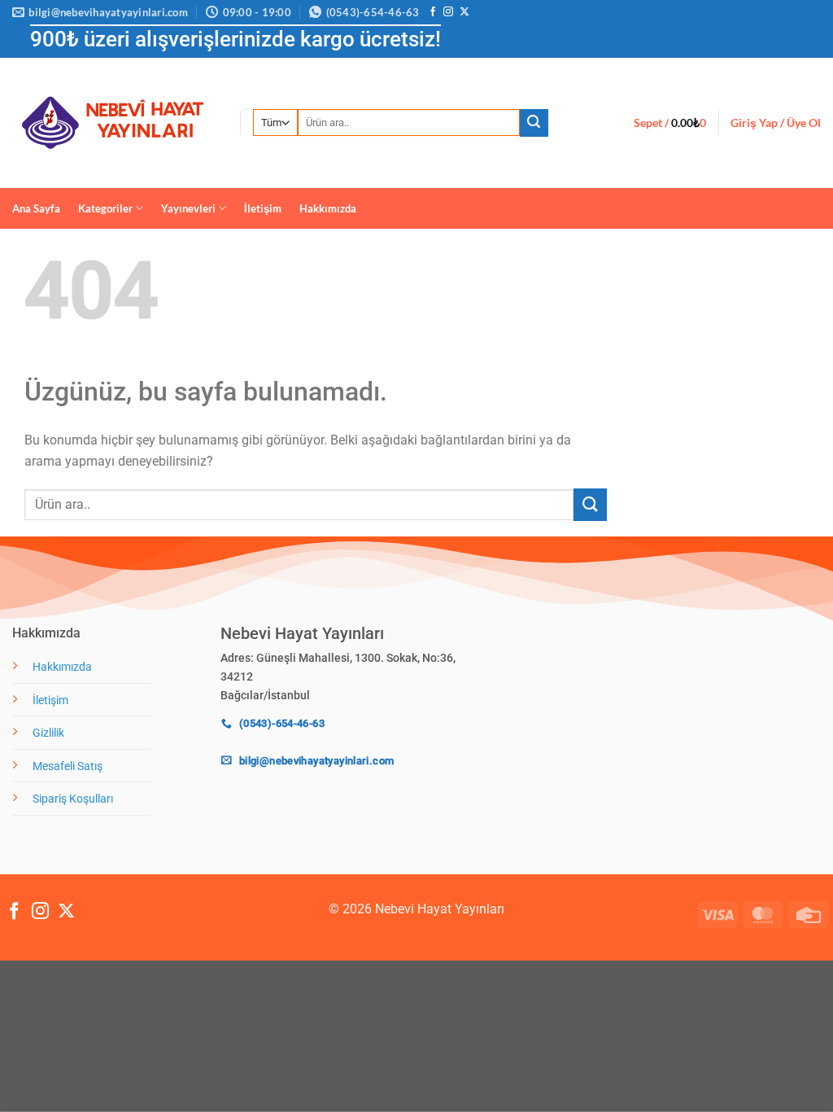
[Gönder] (533, 123)
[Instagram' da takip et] (448, 12)
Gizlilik (48, 733)
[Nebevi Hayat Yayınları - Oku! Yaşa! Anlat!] (114, 122)
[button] (670, 123)
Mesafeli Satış (67, 766)
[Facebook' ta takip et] (433, 12)
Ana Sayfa (36, 208)
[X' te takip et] (464, 12)
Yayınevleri (188, 208)
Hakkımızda (327, 208)
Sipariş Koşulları (73, 799)
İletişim (262, 208)
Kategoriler (105, 208)
